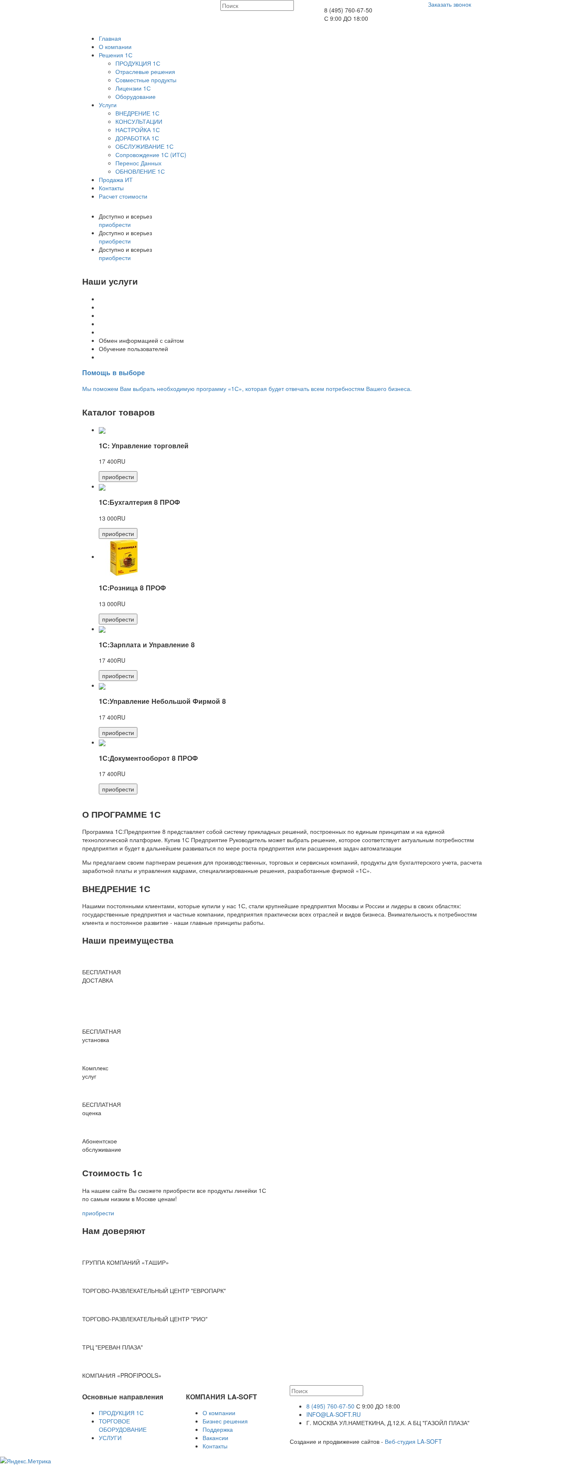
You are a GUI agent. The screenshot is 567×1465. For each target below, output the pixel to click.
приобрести (115, 224)
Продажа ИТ (116, 179)
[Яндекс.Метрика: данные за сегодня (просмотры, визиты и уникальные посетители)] (25, 1461)
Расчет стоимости (123, 196)
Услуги (108, 105)
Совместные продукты (145, 80)
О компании (115, 46)
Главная (110, 38)
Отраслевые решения (145, 71)
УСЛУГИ (110, 1437)
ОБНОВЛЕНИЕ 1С (140, 171)
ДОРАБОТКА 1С (137, 138)
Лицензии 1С (133, 88)
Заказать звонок (449, 4)
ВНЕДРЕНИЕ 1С (137, 113)
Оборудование (135, 96)
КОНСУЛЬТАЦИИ (138, 121)
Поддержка (218, 1429)
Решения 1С (115, 55)
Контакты (111, 188)
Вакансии (215, 1437)
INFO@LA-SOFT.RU (333, 1414)
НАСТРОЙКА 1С (137, 129)
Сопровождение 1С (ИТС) (150, 154)
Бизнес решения (225, 1421)
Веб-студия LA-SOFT (413, 1441)
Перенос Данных (138, 163)
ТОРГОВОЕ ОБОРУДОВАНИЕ (123, 1425)
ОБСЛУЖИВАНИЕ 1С (144, 146)
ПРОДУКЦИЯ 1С (137, 63)
